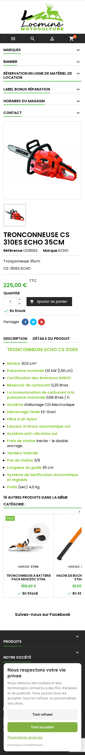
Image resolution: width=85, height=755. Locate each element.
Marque (50, 250)
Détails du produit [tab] (51, 338)
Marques (12, 49)
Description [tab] (15, 338)
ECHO (63, 250)
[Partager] (25, 322)
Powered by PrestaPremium (25, 745)
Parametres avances (25, 737)
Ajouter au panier (48, 301)
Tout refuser (42, 714)
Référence (12, 250)
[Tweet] (33, 322)
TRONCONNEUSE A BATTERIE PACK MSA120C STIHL (28, 577)
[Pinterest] (41, 322)
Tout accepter (42, 727)
